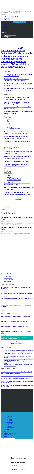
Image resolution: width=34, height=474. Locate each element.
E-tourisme (7, 171)
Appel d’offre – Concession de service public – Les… (14, 321)
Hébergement (8, 173)
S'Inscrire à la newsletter (6, 22)
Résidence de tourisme (14, 180)
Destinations (8, 148)
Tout (8, 119)
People (8, 430)
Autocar (9, 127)
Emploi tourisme (8, 408)
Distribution (8, 94)
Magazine (6, 431)
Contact (5, 436)
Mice (8, 429)
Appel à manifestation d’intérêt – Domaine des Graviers (15, 326)
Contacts (6, 395)
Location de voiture (13, 129)
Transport (7, 117)
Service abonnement (9, 399)
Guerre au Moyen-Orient (11, 147)
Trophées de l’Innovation (12, 16)
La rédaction (8, 18)
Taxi (8, 122)
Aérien (9, 126)
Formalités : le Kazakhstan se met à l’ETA (16, 161)
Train (8, 124)
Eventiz (6, 401)
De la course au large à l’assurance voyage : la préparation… (17, 293)
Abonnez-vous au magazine (19, 22)
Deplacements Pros (9, 403)
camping (9, 177)
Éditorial (9, 424)
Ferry (9, 123)
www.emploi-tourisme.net (9, 339)
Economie (9, 416)
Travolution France (9, 406)
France (6, 170)
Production (7, 71)
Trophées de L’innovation (10, 433)
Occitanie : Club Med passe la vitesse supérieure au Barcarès (17, 376)
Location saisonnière (14, 178)
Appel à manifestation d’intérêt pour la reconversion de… (15, 316)
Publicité (7, 19)
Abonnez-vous (7, 434)
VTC (8, 120)
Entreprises (9, 423)
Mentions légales (8, 390)
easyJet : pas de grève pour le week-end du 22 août (14, 378)
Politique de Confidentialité (11, 393)
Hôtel (9, 175)
